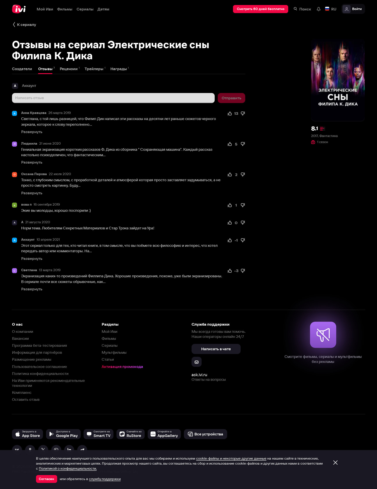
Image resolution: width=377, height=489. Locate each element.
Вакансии (20, 338)
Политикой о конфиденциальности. (68, 468)
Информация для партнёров (37, 352)
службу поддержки (105, 479)
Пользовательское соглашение (39, 366)
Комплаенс (21, 392)
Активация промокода (122, 366)
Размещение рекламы (31, 359)
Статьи (108, 359)
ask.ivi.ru (199, 374)
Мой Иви (109, 331)
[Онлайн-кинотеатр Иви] (20, 9)
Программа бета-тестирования (39, 345)
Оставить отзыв (25, 399)
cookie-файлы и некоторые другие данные (231, 458)
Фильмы (109, 338)
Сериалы (110, 345)
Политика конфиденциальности (40, 373)
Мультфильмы (114, 352)
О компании (22, 331)
